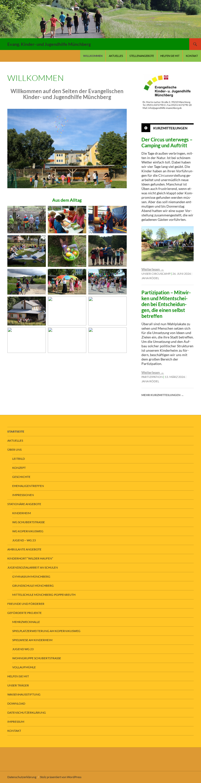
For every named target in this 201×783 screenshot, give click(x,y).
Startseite (15, 431)
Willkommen (92, 55)
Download (16, 703)
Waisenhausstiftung (23, 694)
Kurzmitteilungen (170, 128)
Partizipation (152, 377)
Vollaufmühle (24, 667)
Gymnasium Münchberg (31, 576)
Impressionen (23, 495)
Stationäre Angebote (24, 504)
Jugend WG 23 (23, 649)
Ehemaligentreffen (28, 486)
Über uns (14, 449)
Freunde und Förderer (25, 604)
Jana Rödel (150, 278)
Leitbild (18, 458)
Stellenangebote (141, 55)
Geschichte (21, 477)
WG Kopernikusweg (27, 531)
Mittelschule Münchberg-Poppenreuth (43, 595)
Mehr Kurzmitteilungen (162, 395)
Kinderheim (21, 513)
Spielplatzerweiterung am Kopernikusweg (46, 631)
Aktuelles (116, 55)
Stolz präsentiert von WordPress (60, 777)
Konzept (19, 468)
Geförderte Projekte (24, 613)
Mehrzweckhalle (26, 622)
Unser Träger (18, 685)
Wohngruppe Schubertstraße (36, 658)
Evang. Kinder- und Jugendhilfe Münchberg (49, 44)
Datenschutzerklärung (26, 712)
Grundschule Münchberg (33, 585)
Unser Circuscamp (155, 273)
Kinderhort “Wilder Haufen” (30, 558)
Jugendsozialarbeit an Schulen (32, 567)
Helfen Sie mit (169, 55)
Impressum (15, 721)
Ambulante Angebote (24, 549)
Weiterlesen (152, 269)
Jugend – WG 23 (24, 540)
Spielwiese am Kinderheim (32, 640)
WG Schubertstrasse (28, 522)
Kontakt (192, 55)
